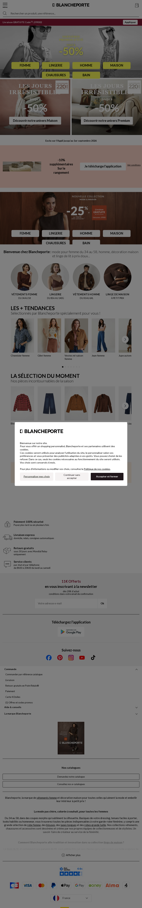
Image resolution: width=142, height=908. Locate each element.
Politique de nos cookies (97, 468)
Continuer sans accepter (72, 476)
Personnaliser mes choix (37, 476)
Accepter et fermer (107, 476)
